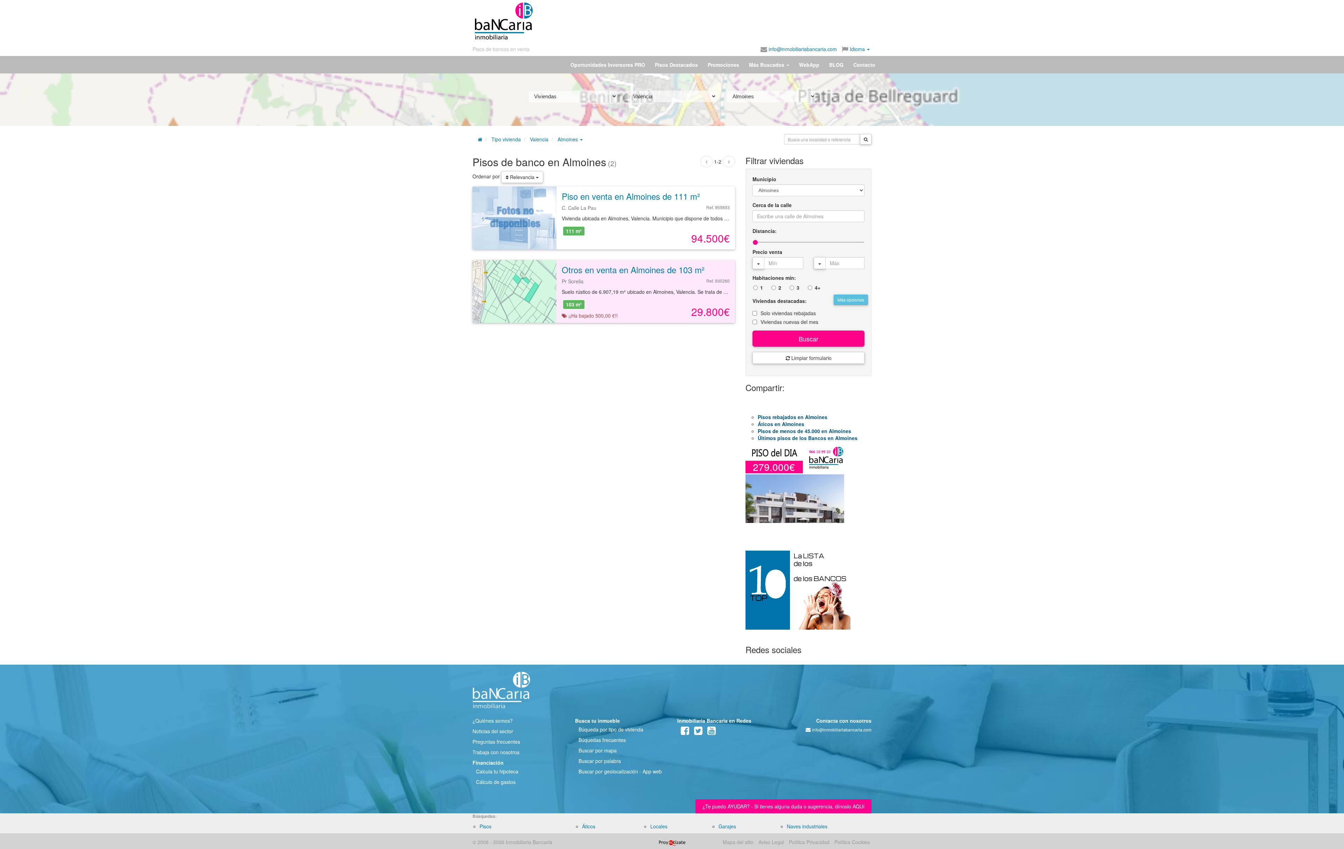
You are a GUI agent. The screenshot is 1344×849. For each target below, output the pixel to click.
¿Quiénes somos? (492, 720)
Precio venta (767, 251)
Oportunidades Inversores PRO (607, 64)
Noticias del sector (492, 731)
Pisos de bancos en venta (501, 48)
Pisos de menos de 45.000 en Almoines (804, 430)
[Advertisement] (702, 21)
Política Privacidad (809, 842)
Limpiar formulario (811, 357)
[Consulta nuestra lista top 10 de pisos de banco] (809, 594)
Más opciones (851, 300)
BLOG (836, 64)
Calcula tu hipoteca (497, 771)
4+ (817, 287)
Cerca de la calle (772, 204)
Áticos (588, 826)
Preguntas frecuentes (496, 741)
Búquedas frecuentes (602, 739)
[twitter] (698, 732)
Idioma (857, 48)
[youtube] (711, 732)
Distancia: (764, 230)
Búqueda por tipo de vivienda (611, 729)
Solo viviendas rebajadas (788, 313)
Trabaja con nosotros (495, 752)
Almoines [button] (568, 139)
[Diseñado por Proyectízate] (672, 842)
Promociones (723, 64)
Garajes (727, 826)
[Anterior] (706, 161)
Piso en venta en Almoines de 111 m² (631, 196)
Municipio (764, 179)
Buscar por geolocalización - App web (620, 771)
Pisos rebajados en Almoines (792, 416)
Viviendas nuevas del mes (789, 321)
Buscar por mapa (598, 750)
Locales (658, 826)
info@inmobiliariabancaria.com (802, 48)
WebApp (809, 64)
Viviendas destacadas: (779, 300)
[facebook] (685, 732)
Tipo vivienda (506, 139)
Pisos (485, 826)
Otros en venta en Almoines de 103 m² (633, 269)
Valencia (539, 139)
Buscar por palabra (600, 760)
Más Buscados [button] (767, 64)
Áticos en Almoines (781, 423)
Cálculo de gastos (496, 781)
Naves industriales (807, 826)
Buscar (808, 338)
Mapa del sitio (738, 842)
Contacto (864, 64)
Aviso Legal (771, 842)
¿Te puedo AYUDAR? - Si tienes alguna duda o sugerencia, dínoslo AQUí (783, 806)
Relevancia (522, 177)
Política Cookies (852, 842)
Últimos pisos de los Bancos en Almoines (808, 437)
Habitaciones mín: (774, 277)
